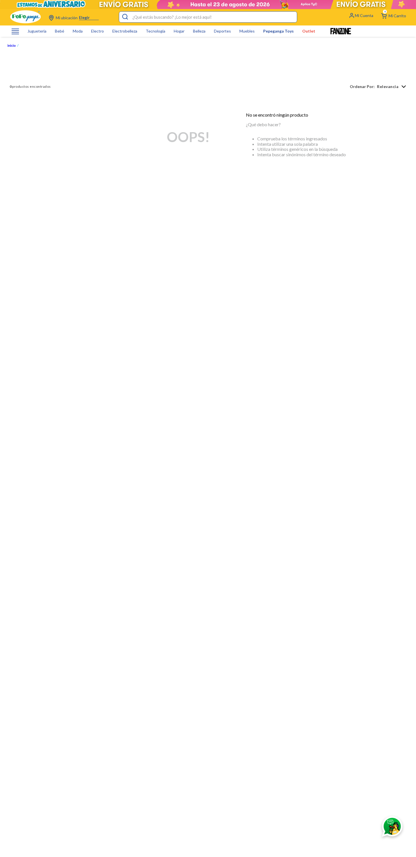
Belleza (199, 31)
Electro (97, 31)
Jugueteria (36, 31)
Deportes (222, 31)
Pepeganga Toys (278, 31)
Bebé (59, 31)
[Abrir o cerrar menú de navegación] (15, 31)
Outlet (308, 31)
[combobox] (208, 17)
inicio (11, 46)
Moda (78, 31)
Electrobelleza (124, 31)
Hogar (179, 31)
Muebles (247, 31)
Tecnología (155, 31)
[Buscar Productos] (125, 17)
